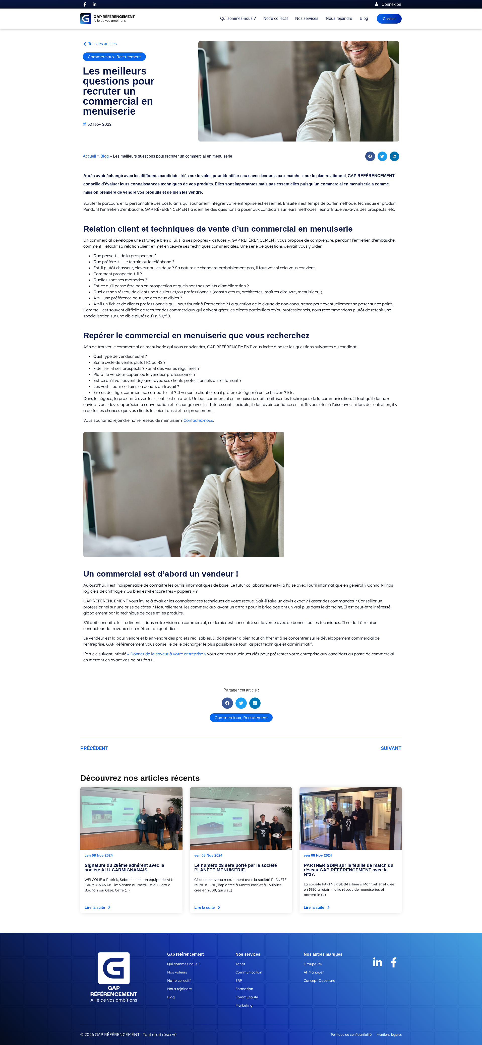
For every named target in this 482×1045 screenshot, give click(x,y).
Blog (364, 18)
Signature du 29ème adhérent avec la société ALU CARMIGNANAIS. (124, 867)
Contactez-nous (198, 420)
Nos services (306, 18)
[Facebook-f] (84, 4)
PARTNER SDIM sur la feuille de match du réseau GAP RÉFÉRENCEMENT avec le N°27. (348, 870)
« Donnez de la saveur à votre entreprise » (166, 653)
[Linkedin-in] (94, 4)
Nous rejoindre (339, 18)
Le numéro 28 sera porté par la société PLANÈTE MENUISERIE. (235, 867)
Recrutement (128, 56)
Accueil (89, 156)
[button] (100, 43)
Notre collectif (275, 18)
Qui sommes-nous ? (238, 18)
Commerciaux (101, 56)
